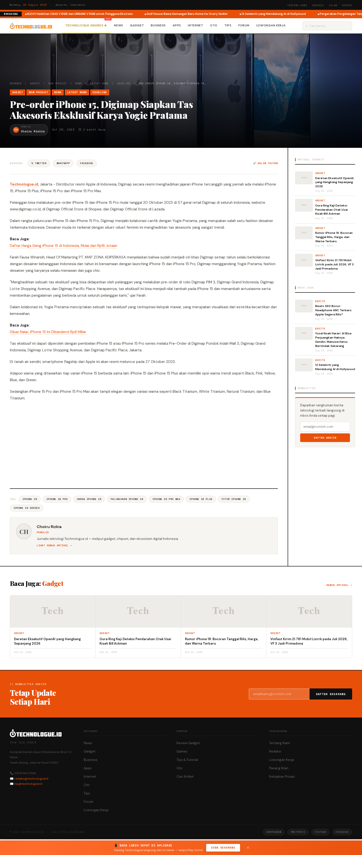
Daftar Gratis (325, 438)
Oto (213, 25)
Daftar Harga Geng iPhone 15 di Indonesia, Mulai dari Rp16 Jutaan (63, 245)
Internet (195, 25)
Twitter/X (298, 832)
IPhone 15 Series (27, 508)
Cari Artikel (185, 776)
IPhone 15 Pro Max (166, 499)
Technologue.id (24, 184)
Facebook (86, 163)
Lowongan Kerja (271, 25)
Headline (123, 83)
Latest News (99, 83)
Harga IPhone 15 (89, 499)
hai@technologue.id (28, 784)
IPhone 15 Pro (56, 499)
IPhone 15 (29, 499)
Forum (243, 25)
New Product (57, 83)
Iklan (333, 5)
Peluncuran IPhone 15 (127, 499)
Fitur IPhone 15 (234, 499)
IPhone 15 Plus (200, 499)
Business (158, 25)
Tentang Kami (297, 5)
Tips (227, 25)
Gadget (137, 25)
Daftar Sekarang (331, 694)
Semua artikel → (339, 585)
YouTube (320, 832)
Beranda (16, 83)
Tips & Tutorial (187, 760)
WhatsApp (63, 163)
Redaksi (318, 5)
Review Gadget (188, 743)
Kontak (347, 5)
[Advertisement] (144, 444)
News (118, 25)
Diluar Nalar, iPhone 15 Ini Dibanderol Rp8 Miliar (48, 331)
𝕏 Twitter (38, 163)
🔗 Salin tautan (265, 163)
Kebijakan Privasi (282, 776)
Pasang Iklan (278, 768)
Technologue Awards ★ (86, 25)
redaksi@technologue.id (31, 779)
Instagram (273, 832)
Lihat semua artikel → (54, 545)
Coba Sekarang (223, 848)
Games (182, 751)
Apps (177, 25)
